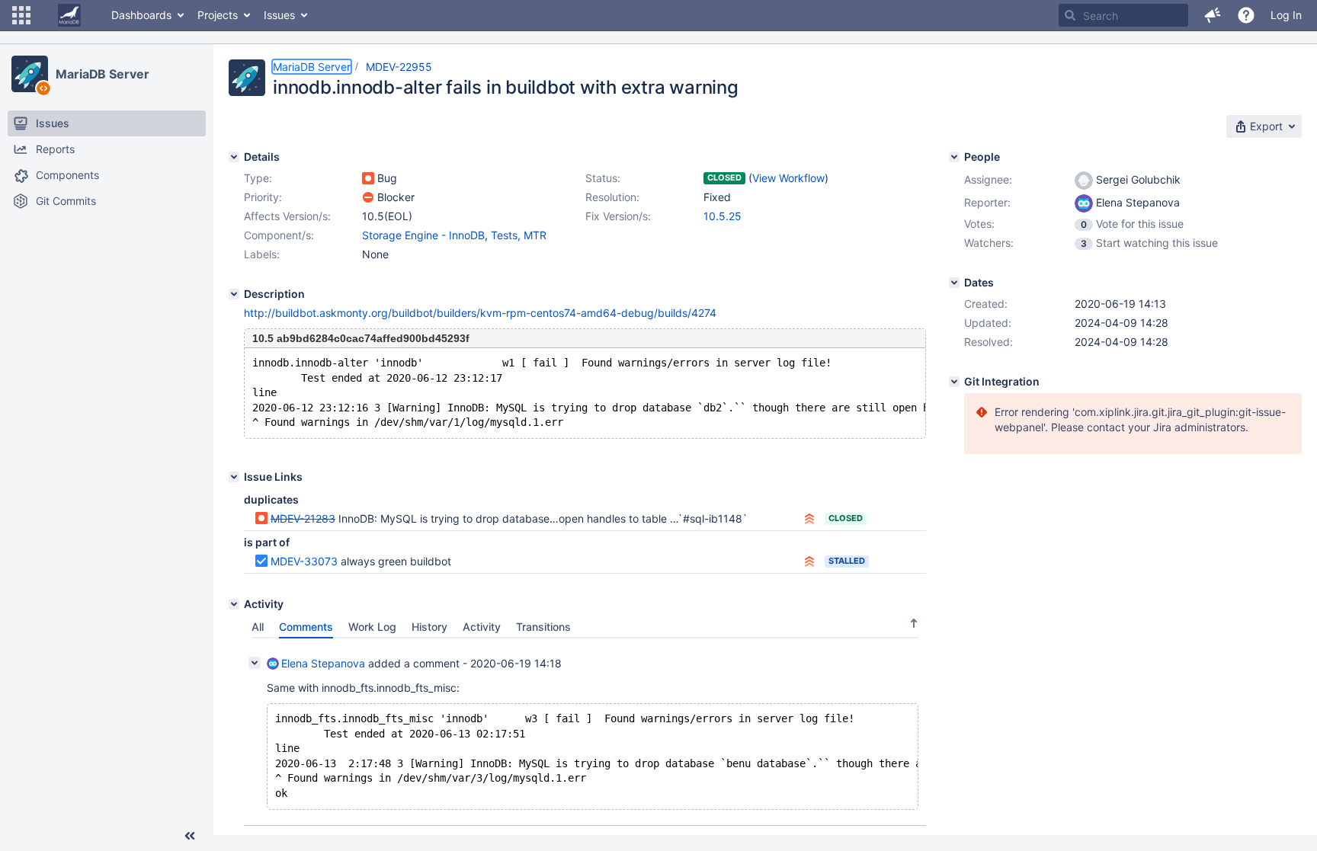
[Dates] (954, 282)
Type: (258, 177)
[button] (21, 15)
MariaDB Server (102, 74)
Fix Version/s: (618, 216)
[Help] (1246, 15)
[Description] (234, 294)
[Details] (234, 157)
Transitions (543, 626)
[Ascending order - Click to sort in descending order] (914, 623)
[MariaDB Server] (29, 74)
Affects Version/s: (287, 216)
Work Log (372, 626)
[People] (954, 157)
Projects (217, 14)
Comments (306, 626)
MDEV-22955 (399, 66)
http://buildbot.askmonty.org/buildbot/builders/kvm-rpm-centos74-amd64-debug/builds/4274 (480, 312)
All (258, 626)
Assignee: (988, 179)
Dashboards (141, 14)
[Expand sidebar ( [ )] (190, 835)
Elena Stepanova (323, 663)
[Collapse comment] (254, 663)
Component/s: (279, 235)
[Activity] (234, 604)
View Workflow (788, 177)
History (429, 626)
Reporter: (987, 202)
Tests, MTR (518, 235)
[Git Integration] (954, 381)
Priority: (263, 196)
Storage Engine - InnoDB (423, 235)
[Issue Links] (234, 477)
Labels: (262, 254)
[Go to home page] (69, 15)
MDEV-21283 (303, 518)
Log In (1286, 14)
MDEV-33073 (304, 561)
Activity (482, 626)
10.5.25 (722, 216)
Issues (279, 14)
